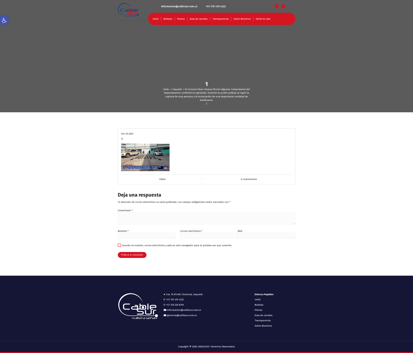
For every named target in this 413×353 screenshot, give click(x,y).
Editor (162, 179)
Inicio (156, 18)
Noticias (167, 18)
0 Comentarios (249, 179)
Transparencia (220, 18)
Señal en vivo (263, 18)
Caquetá (177, 89)
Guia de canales (199, 18)
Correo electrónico (191, 231)
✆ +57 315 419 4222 (173, 299)
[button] (4, 20)
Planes (181, 18)
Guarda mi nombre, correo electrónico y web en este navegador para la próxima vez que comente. (177, 245)
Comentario (125, 210)
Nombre (123, 231)
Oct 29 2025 (127, 133)
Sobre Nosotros (242, 18)
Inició (258, 299)
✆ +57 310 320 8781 (173, 304)
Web (240, 231)
